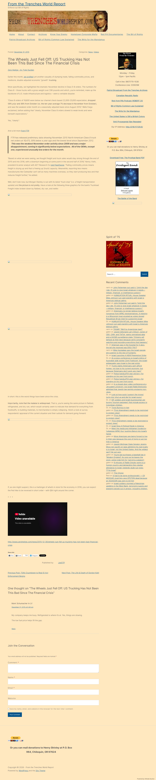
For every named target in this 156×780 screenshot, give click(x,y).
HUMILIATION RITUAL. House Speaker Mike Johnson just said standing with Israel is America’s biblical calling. (126, 298)
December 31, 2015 (21, 52)
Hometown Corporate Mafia (84, 34)
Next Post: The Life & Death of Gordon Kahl (80, 573)
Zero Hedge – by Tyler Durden (21, 70)
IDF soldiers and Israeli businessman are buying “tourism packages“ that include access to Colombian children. (126, 402)
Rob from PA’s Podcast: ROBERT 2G (127, 101)
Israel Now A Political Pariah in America (128, 426)
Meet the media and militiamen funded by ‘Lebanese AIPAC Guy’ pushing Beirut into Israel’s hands (126, 431)
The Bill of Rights (134, 34)
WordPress (24, 770)
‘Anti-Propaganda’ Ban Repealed (127, 122)
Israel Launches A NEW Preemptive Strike (129, 355)
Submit (144, 274)
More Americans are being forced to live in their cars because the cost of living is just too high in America (126, 439)
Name (10, 677)
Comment (13, 662)
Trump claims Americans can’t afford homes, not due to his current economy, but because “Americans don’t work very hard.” (124, 368)
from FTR (25, 131)
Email (10, 688)
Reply (14, 629)
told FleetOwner (57, 165)
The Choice (119, 473)
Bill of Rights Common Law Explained (56, 39)
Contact (31, 34)
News (90, 52)
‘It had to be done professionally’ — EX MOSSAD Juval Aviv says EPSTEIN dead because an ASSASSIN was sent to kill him (126, 478)
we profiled (28, 77)
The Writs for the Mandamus (91, 39)
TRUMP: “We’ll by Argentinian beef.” (128, 329)
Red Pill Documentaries (112, 34)
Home (12, 34)
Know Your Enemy (58, 34)
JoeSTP (61, 563)
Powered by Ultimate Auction (145, 779)
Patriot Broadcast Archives (22, 39)
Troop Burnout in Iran (120, 408)
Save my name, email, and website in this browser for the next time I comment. (42, 709)
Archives (43, 34)
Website (12, 698)
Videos (96, 52)
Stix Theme (40, 770)
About (21, 34)
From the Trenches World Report (36, 4)
